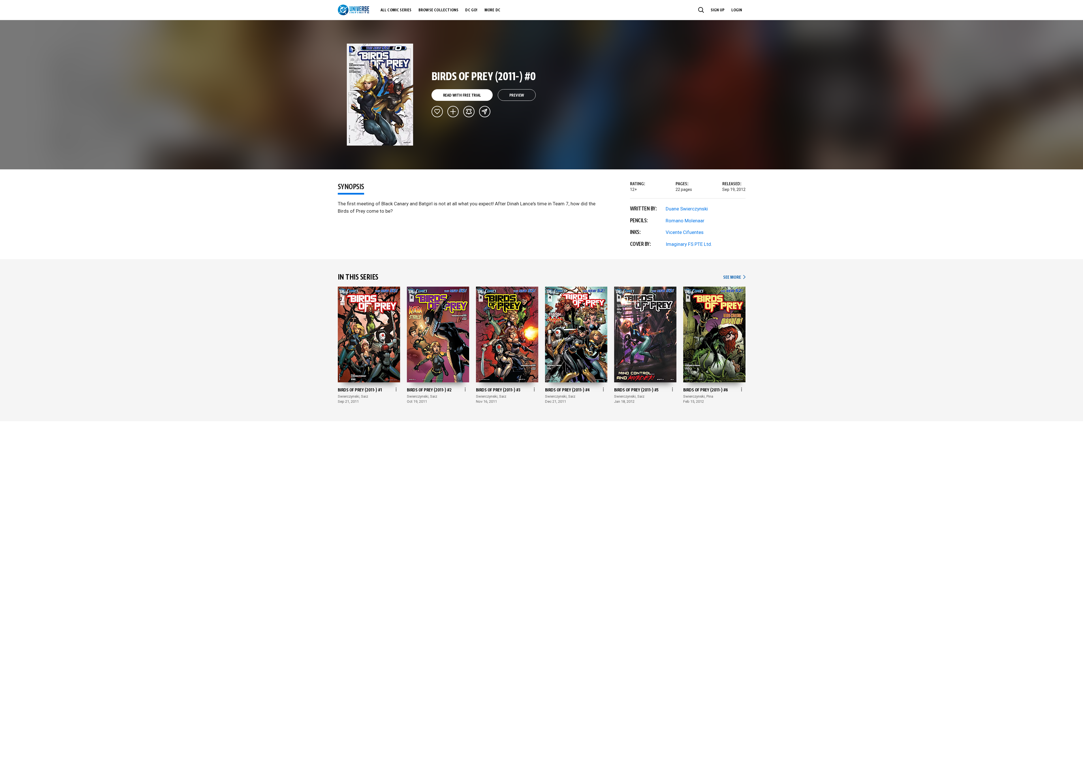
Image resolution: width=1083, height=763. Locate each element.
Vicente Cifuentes (685, 232)
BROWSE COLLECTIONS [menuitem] (438, 10)
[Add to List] (453, 111)
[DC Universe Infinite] (353, 10)
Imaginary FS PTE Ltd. (689, 244)
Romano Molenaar (685, 220)
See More (734, 277)
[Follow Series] (469, 111)
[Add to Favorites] (437, 111)
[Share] (484, 111)
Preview (516, 95)
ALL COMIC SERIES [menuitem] (396, 10)
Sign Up (718, 10)
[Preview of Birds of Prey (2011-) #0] (380, 95)
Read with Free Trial (462, 95)
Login (736, 10)
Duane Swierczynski (687, 209)
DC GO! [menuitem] (471, 10)
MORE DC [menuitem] (492, 10)
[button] (701, 10)
